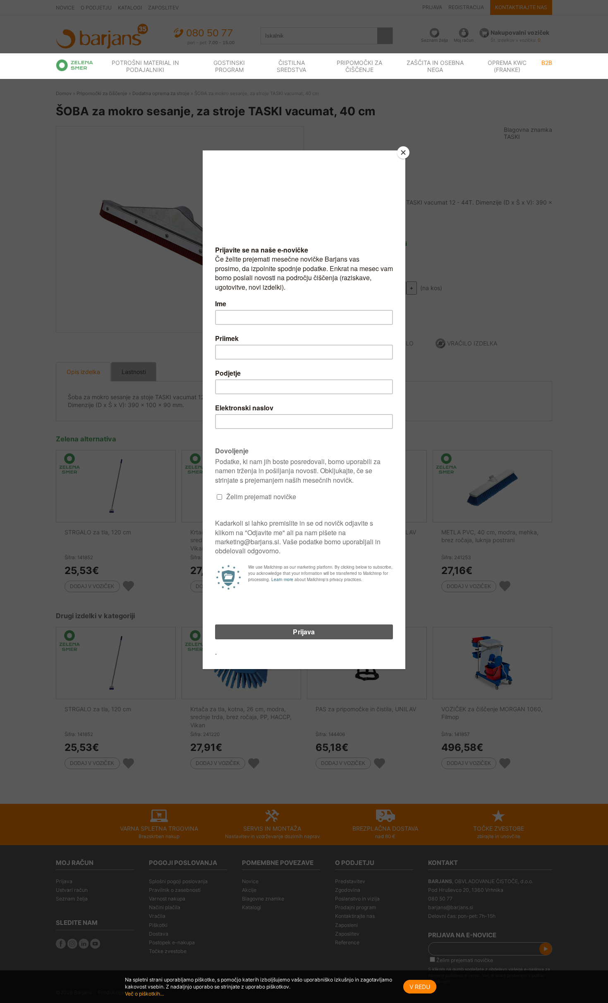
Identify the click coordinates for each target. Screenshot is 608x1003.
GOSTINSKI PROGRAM (229, 66)
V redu (419, 986)
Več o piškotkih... (144, 994)
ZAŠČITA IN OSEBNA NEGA (435, 66)
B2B (546, 62)
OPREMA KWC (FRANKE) (507, 66)
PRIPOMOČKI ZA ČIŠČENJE (359, 66)
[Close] (403, 152)
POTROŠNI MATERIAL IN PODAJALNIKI (145, 66)
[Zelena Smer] (74, 65)
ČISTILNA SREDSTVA (291, 66)
